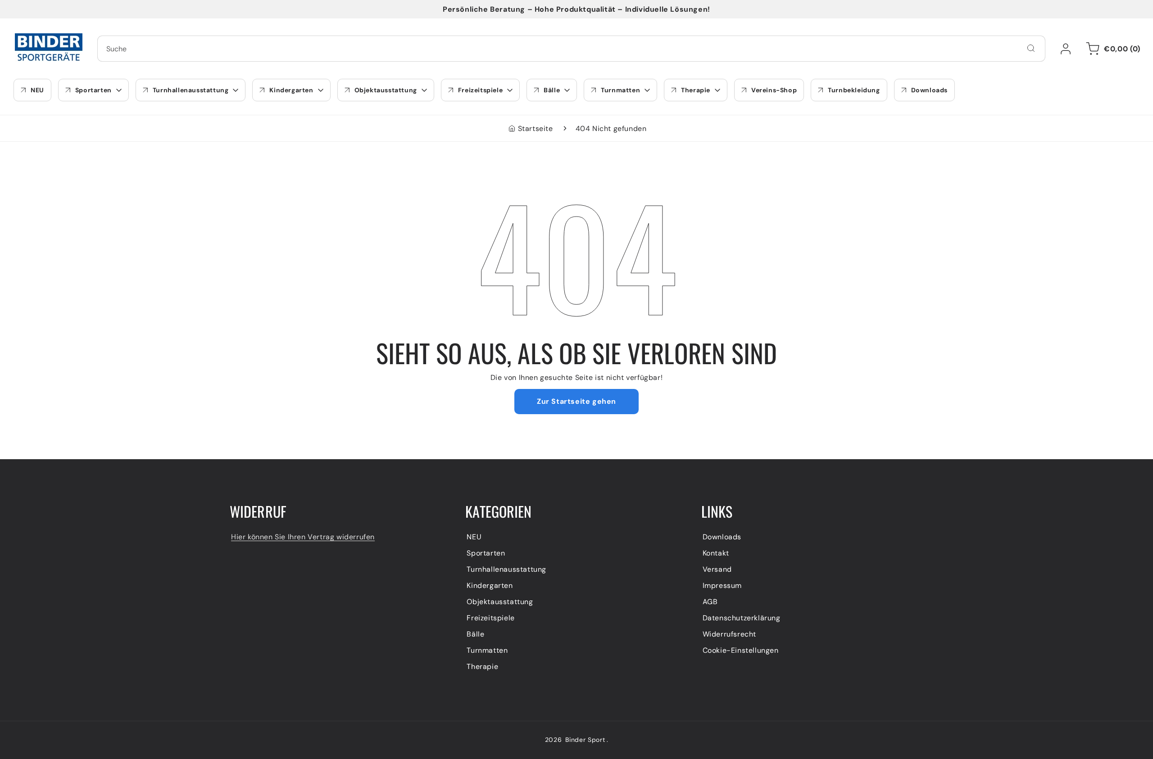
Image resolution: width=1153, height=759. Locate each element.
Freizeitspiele (490, 618)
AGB (710, 601)
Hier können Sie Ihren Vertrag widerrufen (303, 537)
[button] (1111, 49)
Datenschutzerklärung (742, 618)
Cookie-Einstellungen (741, 650)
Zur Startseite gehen (576, 401)
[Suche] (1031, 48)
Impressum (722, 585)
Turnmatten (487, 650)
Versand (717, 569)
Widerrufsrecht (729, 634)
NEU (474, 537)
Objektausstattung (500, 601)
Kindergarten (490, 585)
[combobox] (571, 48)
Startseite (535, 128)
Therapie (482, 666)
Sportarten (486, 553)
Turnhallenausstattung (506, 569)
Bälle (475, 634)
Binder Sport (585, 740)
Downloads (722, 537)
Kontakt (716, 553)
